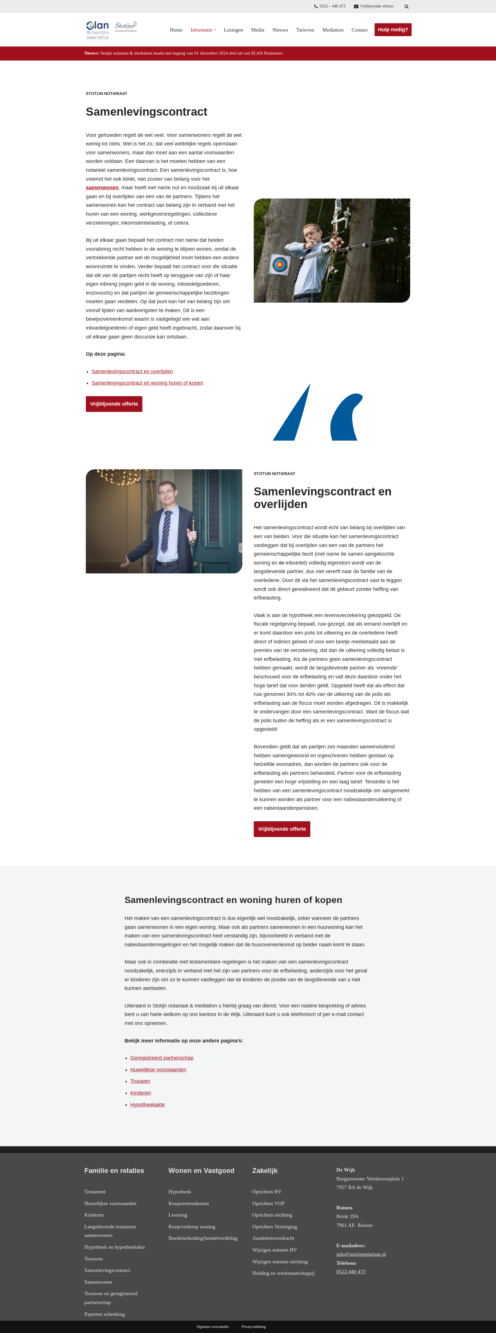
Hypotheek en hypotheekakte (114, 1247)
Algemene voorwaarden (212, 1327)
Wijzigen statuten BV (274, 1250)
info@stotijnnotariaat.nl (361, 1254)
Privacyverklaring (254, 1327)
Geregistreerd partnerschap (161, 1058)
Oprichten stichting (272, 1215)
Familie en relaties (114, 1170)
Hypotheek (179, 1191)
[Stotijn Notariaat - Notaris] (111, 29)
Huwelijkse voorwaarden (158, 1070)
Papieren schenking (104, 1314)
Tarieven (305, 30)
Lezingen (233, 30)
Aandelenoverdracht (273, 1238)
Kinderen (140, 1093)
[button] (215, 30)
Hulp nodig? (393, 29)
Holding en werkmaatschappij (283, 1273)
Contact (360, 30)
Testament (95, 1191)
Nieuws (280, 30)
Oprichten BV (267, 1191)
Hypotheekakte (147, 1105)
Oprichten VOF (268, 1203)
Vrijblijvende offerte (376, 6)
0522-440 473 (350, 1271)
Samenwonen (98, 1282)
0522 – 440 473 (332, 6)
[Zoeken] (406, 6)
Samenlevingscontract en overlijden (132, 371)
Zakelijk (265, 1170)
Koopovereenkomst (188, 1203)
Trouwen (140, 1081)
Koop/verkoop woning (191, 1226)
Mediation (333, 30)
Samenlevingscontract (107, 1270)
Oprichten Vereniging (274, 1226)
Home (176, 30)
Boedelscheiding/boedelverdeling (203, 1238)
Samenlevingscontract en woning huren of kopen (147, 383)
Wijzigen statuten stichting (280, 1261)
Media (257, 30)
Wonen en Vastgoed (201, 1170)
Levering (177, 1215)
